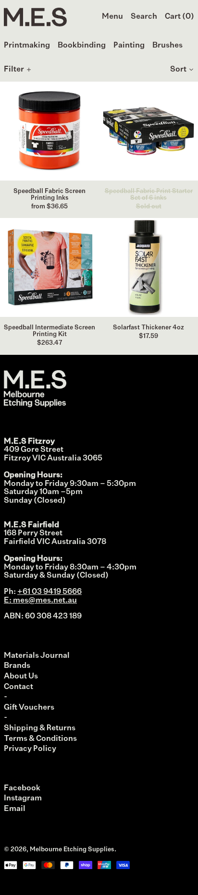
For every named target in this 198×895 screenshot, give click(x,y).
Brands (17, 666)
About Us (21, 676)
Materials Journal (37, 656)
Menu (112, 17)
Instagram (23, 798)
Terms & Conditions (40, 739)
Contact (18, 687)
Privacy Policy (30, 749)
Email (14, 809)
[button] (144, 17)
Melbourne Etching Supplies (72, 850)
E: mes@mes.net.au (40, 601)
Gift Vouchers (29, 708)
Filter (14, 69)
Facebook (22, 788)
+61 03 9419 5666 (49, 592)
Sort (178, 69)
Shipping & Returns (39, 728)
